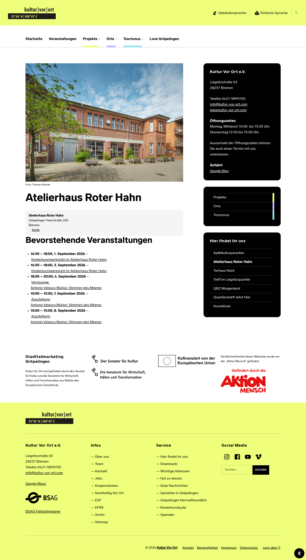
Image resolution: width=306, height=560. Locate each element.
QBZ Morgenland (226, 289)
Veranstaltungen (62, 39)
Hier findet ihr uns (174, 457)
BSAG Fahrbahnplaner (43, 511)
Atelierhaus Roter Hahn (232, 262)
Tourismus (132, 39)
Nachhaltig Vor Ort (109, 493)
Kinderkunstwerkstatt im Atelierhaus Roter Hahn (69, 260)
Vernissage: (40, 282)
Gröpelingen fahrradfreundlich (183, 500)
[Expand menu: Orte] (116, 39)
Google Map (219, 171)
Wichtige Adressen (175, 471)
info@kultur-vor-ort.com (228, 104)
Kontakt (101, 471)
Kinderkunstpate (173, 508)
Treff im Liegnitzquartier (231, 280)
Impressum (229, 547)
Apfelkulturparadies (228, 253)
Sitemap (101, 522)
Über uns (102, 457)
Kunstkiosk (221, 306)
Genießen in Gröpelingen (179, 493)
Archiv (100, 515)
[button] (296, 13)
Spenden (167, 515)
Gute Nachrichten (174, 486)
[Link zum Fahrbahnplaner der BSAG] (41, 498)
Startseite (34, 39)
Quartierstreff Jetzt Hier (232, 297)
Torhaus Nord (223, 271)
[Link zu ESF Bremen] (187, 361)
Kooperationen (106, 486)
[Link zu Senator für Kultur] (115, 358)
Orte (110, 39)
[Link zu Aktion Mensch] (243, 381)
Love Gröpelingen (164, 39)
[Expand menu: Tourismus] (142, 39)
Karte (34, 230)
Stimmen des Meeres (85, 288)
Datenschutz (249, 547)
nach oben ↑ (272, 547)
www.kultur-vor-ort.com (228, 110)
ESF (98, 500)
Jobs (98, 478)
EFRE (99, 508)
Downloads (169, 464)
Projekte (90, 39)
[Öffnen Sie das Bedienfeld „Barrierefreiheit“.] (299, 553)
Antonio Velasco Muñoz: (50, 288)
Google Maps (36, 484)
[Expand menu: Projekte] (99, 39)
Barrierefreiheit (207, 547)
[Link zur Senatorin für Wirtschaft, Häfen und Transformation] (119, 373)
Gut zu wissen (171, 478)
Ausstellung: (41, 299)
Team (99, 464)
